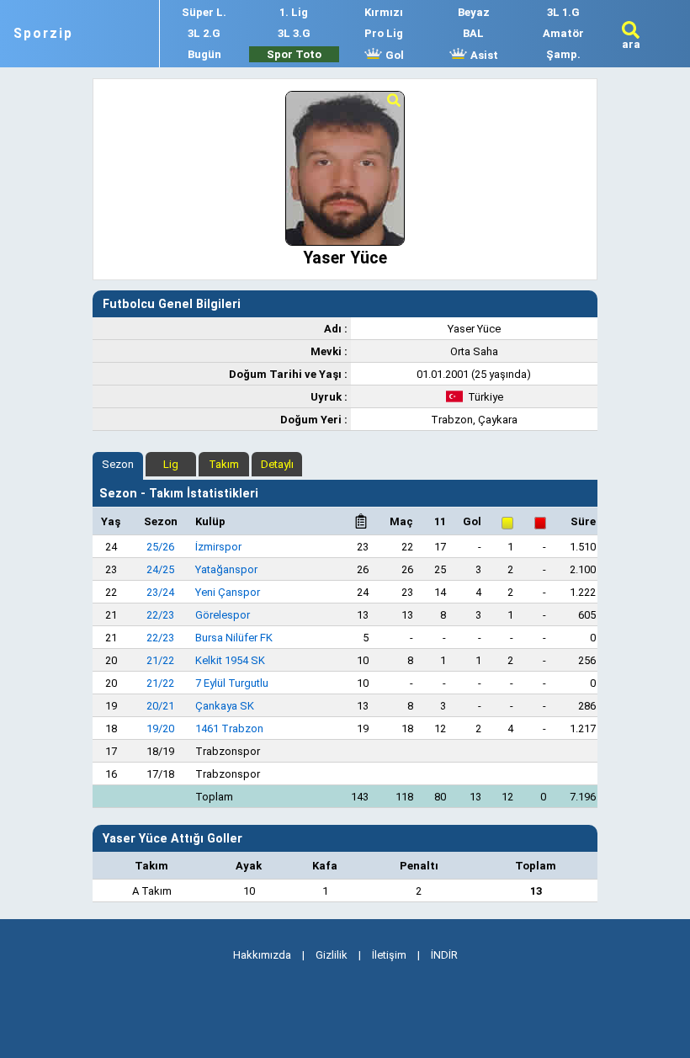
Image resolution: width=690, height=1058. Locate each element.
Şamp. (563, 54)
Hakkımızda (262, 955)
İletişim (389, 955)
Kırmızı (383, 12)
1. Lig (293, 12)
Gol (393, 55)
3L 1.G (563, 12)
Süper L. (204, 12)
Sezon (118, 464)
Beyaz (474, 12)
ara (631, 44)
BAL (473, 33)
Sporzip (43, 33)
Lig (170, 464)
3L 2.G (204, 33)
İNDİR (444, 955)
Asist (483, 55)
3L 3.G (294, 33)
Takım (224, 464)
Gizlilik (332, 955)
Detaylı (277, 464)
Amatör (563, 33)
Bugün (204, 54)
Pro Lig (383, 33)
